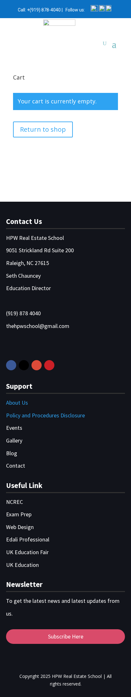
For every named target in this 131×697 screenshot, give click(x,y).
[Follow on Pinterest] (49, 365)
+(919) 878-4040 (44, 9)
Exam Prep (18, 514)
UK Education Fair (27, 552)
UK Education (22, 564)
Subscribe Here (65, 636)
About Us (17, 402)
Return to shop (43, 129)
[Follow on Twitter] (24, 365)
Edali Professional (27, 539)
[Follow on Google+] (36, 365)
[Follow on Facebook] (11, 365)
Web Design (20, 527)
